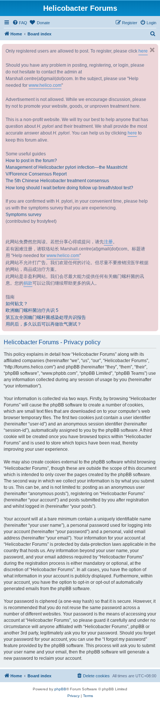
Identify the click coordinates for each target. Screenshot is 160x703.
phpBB (60, 689)
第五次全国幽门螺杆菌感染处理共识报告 (46, 317)
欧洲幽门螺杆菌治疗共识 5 (32, 310)
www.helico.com (45, 85)
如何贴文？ (17, 303)
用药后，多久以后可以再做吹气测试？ (43, 324)
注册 (108, 241)
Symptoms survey (23, 214)
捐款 (27, 283)
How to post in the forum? (31, 160)
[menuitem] (19, 22)
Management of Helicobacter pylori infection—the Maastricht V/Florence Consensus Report (66, 171)
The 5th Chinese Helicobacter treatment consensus (57, 180)
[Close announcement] (152, 50)
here (143, 51)
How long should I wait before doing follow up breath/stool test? (69, 187)
